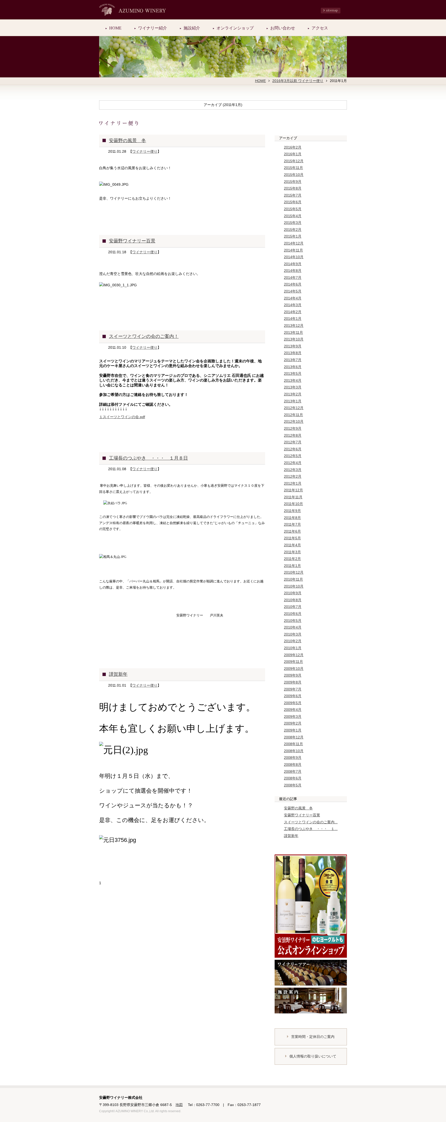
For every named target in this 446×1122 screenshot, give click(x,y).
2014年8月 (292, 271)
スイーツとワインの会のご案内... (311, 822)
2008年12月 (294, 737)
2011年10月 (293, 504)
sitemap (332, 10)
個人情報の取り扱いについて (312, 1056)
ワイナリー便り (144, 151)
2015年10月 (294, 175)
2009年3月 (292, 716)
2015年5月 (292, 209)
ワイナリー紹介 (152, 28)
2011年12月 (293, 490)
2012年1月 (292, 483)
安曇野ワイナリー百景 (132, 240)
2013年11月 (293, 332)
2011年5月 (292, 538)
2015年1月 (292, 236)
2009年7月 (292, 689)
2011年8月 (292, 518)
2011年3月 (292, 552)
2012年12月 (294, 408)
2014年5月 (292, 291)
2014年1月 (292, 318)
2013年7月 (292, 360)
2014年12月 (294, 243)
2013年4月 (292, 380)
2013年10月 (294, 339)
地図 (179, 1105)
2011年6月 (292, 531)
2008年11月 (293, 744)
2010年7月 (292, 607)
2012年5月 (292, 456)
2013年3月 (292, 387)
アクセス (320, 28)
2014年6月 (292, 284)
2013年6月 (292, 367)
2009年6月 (292, 696)
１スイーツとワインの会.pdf (122, 417)
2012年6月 (292, 449)
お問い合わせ (282, 28)
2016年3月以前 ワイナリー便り (297, 81)
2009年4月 (292, 710)
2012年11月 (293, 415)
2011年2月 (292, 559)
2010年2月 (292, 641)
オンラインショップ (235, 28)
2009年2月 (292, 723)
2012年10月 (294, 421)
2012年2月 (292, 476)
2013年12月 (294, 325)
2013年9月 (292, 346)
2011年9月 (292, 511)
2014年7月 (292, 277)
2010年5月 (292, 621)
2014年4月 (292, 298)
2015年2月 (292, 229)
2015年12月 (294, 161)
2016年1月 (292, 154)
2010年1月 (292, 648)
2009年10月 (294, 668)
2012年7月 (292, 442)
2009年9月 (292, 675)
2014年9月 (292, 264)
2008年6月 (292, 778)
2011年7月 (292, 524)
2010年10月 (294, 586)
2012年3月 (292, 470)
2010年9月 (292, 593)
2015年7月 (292, 195)
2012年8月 (292, 435)
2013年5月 (292, 373)
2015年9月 (292, 182)
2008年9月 (292, 757)
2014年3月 (292, 305)
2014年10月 (294, 257)
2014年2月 (292, 312)
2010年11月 (293, 579)
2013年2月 (292, 394)
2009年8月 (292, 682)
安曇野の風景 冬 (127, 140)
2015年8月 (292, 188)
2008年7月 (292, 771)
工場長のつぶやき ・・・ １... (311, 829)
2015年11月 (293, 168)
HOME (115, 28)
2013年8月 (292, 353)
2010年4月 (292, 627)
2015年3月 (292, 223)
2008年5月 (292, 785)
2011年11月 (293, 497)
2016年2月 (292, 147)
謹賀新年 (118, 674)
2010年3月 (292, 634)
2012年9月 (292, 428)
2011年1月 (292, 566)
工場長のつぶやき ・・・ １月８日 (148, 458)
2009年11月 (293, 662)
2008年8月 (292, 764)
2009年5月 (292, 703)
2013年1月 (292, 401)
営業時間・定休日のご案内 (312, 1037)
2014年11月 (293, 250)
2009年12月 (294, 655)
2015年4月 (292, 216)
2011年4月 (292, 545)
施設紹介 (192, 28)
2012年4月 (292, 463)
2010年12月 (294, 572)
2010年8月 (292, 600)
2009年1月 (292, 730)
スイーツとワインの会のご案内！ (144, 336)
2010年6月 (292, 614)
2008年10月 (294, 751)
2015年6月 (292, 202)
